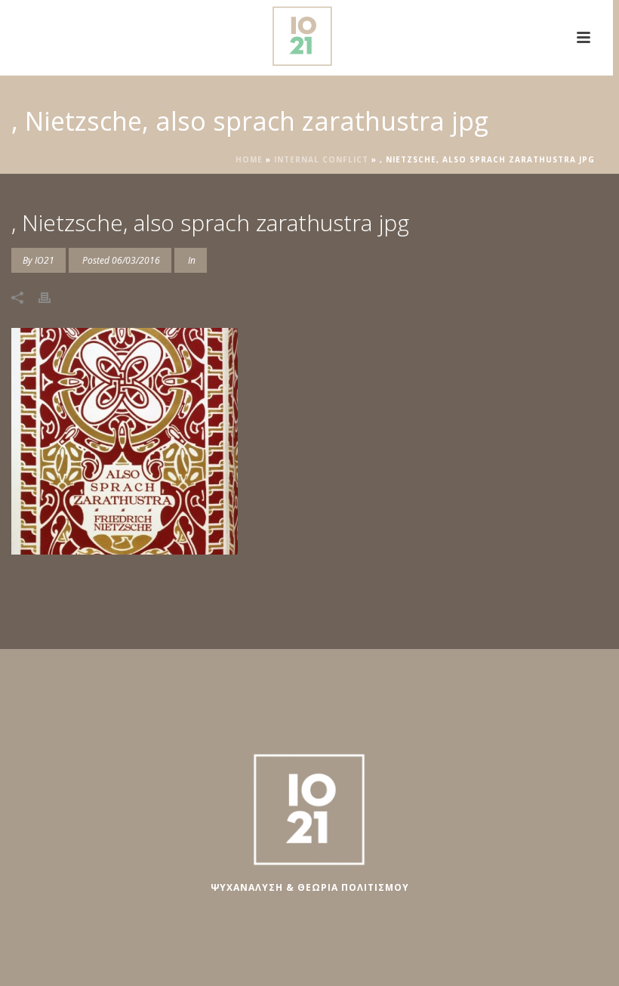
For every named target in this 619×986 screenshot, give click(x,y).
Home (249, 159)
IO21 (44, 260)
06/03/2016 (136, 260)
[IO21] (306, 34)
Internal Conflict (321, 159)
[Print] (52, 296)
